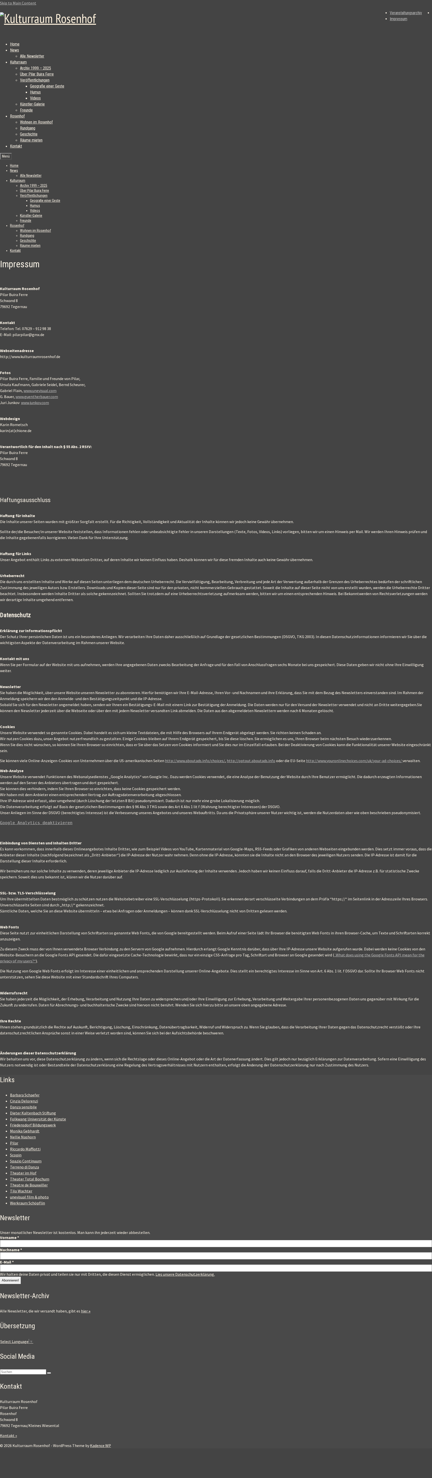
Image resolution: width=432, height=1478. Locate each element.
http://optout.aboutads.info (251, 760)
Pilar (14, 1142)
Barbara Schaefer (25, 1094)
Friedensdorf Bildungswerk (33, 1124)
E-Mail (7, 1261)
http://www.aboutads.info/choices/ (195, 760)
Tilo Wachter (21, 1190)
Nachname (11, 1249)
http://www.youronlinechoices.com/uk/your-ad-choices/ (354, 760)
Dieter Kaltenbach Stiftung (33, 1112)
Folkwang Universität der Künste (38, 1118)
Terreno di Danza (24, 1166)
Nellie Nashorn (23, 1136)
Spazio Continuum (26, 1160)
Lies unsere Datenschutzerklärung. (185, 1274)
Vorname (9, 1237)
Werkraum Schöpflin (27, 1202)
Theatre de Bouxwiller (29, 1184)
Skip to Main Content (18, 3)
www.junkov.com (35, 402)
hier (85, 1310)
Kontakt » (8, 1435)
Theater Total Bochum (29, 1178)
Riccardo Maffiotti (25, 1148)
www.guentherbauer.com (37, 396)
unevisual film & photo (29, 1196)
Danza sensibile (23, 1106)
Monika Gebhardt (25, 1130)
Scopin (16, 1154)
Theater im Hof (23, 1172)
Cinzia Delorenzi (24, 1100)
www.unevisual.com (40, 390)
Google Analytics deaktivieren (36, 822)
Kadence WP (100, 1445)
